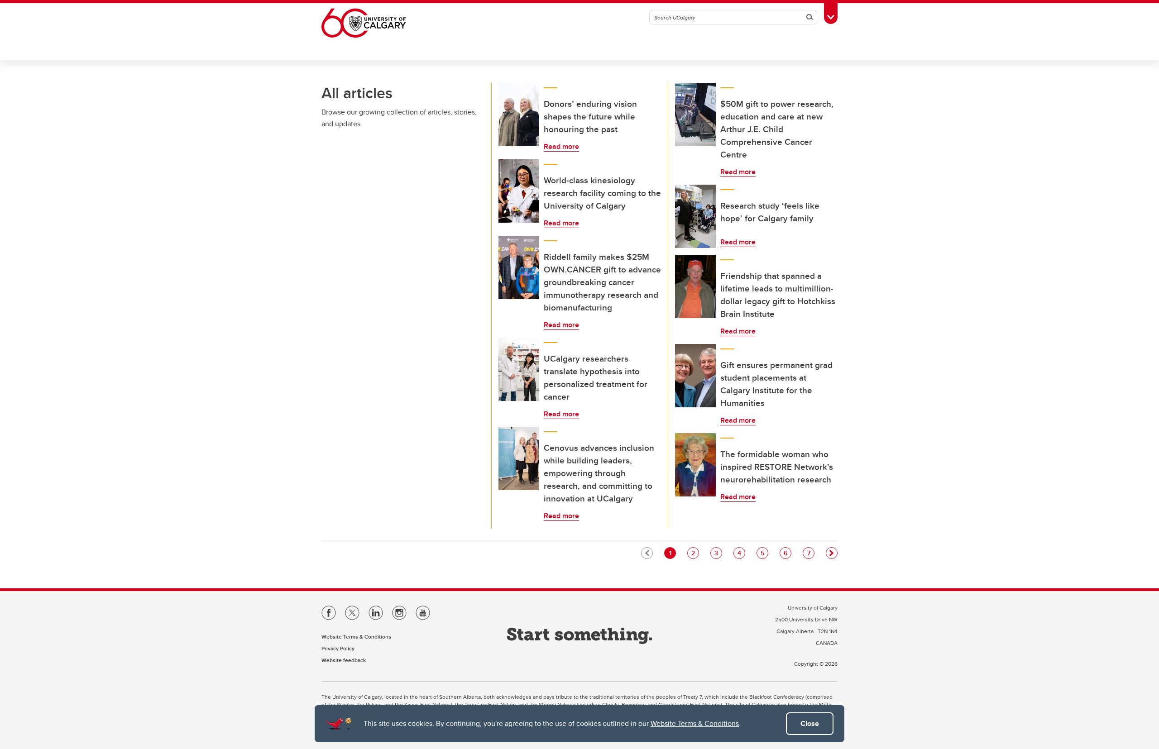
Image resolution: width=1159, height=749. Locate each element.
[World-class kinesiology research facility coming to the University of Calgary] (518, 191)
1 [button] (672, 553)
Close (809, 723)
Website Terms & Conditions (695, 723)
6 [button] (787, 553)
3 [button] (718, 553)
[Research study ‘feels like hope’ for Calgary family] (695, 216)
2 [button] (695, 553)
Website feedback (343, 660)
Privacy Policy (337, 648)
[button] (832, 553)
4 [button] (741, 553)
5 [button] (764, 553)
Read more (561, 146)
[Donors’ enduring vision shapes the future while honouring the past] (518, 114)
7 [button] (810, 553)
